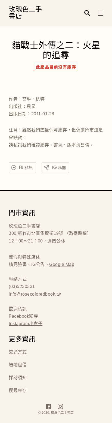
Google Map (61, 264)
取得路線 (78, 233)
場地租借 (18, 364)
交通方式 (18, 352)
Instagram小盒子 (25, 323)
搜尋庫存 (18, 390)
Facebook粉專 (23, 316)
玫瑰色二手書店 (25, 13)
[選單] (101, 13)
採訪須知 (18, 377)
